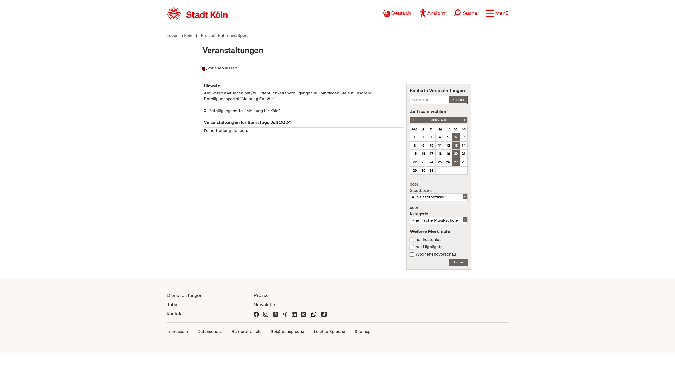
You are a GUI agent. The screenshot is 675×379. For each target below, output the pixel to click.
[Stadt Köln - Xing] (284, 313)
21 (463, 153)
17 (431, 153)
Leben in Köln (179, 35)
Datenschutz (209, 331)
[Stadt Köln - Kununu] (303, 313)
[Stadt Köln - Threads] (275, 313)
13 (456, 145)
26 (448, 162)
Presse (261, 295)
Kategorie (419, 211)
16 (423, 153)
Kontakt (175, 314)
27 (456, 162)
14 (463, 145)
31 (431, 170)
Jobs (172, 304)
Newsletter (265, 304)
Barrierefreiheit (246, 331)
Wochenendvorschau (436, 254)
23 (423, 162)
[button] (497, 13)
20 (456, 153)
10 (431, 145)
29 (415, 170)
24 (431, 162)
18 (440, 153)
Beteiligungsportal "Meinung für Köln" (244, 110)
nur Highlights (429, 247)
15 (415, 153)
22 (415, 162)
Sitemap (362, 331)
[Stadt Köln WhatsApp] (314, 313)
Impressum (177, 331)
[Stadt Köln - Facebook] (256, 313)
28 (463, 162)
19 (448, 153)
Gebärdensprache (287, 331)
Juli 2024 (438, 120)
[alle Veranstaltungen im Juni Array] (413, 120)
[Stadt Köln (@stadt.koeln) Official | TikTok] (324, 313)
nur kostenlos (428, 239)
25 (440, 162)
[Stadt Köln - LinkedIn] (294, 313)
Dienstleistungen (184, 295)
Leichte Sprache (329, 331)
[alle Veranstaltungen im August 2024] (464, 120)
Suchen (458, 99)
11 (440, 145)
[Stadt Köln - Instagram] (265, 313)
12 (448, 145)
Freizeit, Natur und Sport (224, 35)
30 (423, 170)
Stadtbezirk (421, 187)
